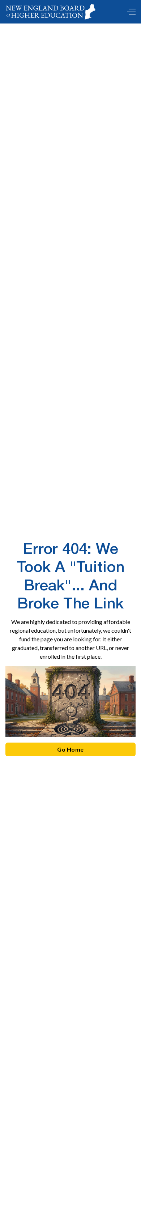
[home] (52, 12)
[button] (129, 12)
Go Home (70, 749)
